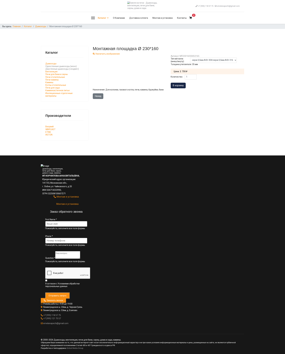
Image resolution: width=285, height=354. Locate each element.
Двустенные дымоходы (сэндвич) (62, 69)
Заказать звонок (54, 300)
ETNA (48, 132)
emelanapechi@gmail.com (228, 6)
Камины (49, 82)
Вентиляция (51, 71)
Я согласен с (62, 284)
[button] (190, 18)
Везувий (49, 126)
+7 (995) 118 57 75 (205, 6)
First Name (51, 219)
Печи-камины (52, 80)
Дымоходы (50, 63)
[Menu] (93, 18)
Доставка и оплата (138, 18)
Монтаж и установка (162, 18)
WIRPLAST (50, 129)
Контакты (182, 18)
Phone (49, 236)
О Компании (119, 18)
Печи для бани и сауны (56, 74)
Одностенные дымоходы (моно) (61, 66)
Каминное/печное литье (57, 90)
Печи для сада (52, 88)
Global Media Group (74, 348)
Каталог (102, 18)
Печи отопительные (55, 77)
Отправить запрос (57, 295)
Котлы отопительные (55, 85)
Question (50, 258)
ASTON (48, 135)
